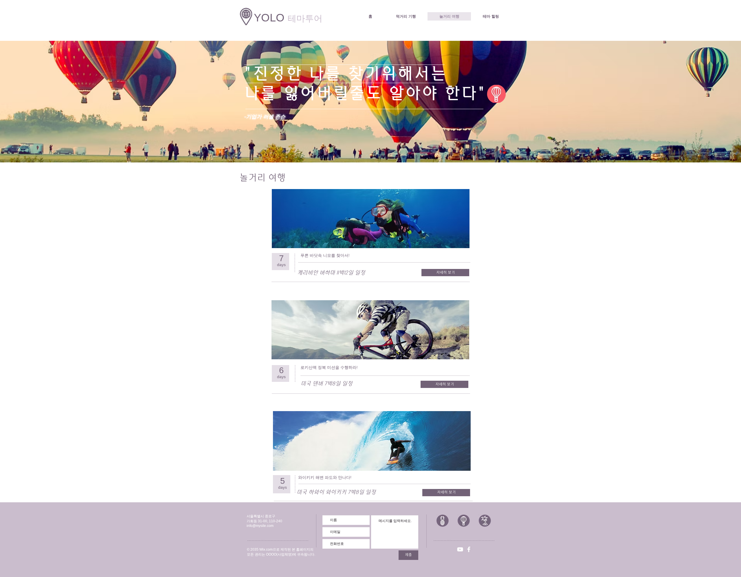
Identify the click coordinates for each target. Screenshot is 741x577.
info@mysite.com (260, 526)
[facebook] (468, 549)
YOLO (288, 18)
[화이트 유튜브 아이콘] (460, 549)
